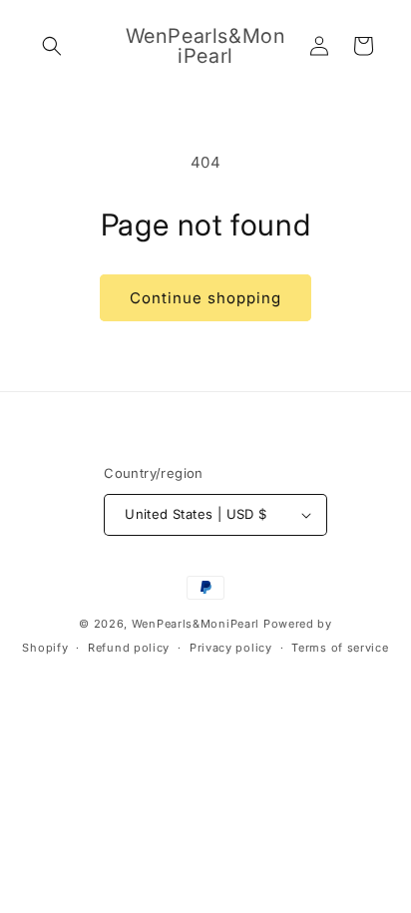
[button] (52, 46)
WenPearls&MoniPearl (195, 624)
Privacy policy (231, 648)
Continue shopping (205, 297)
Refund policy (129, 648)
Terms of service (339, 648)
